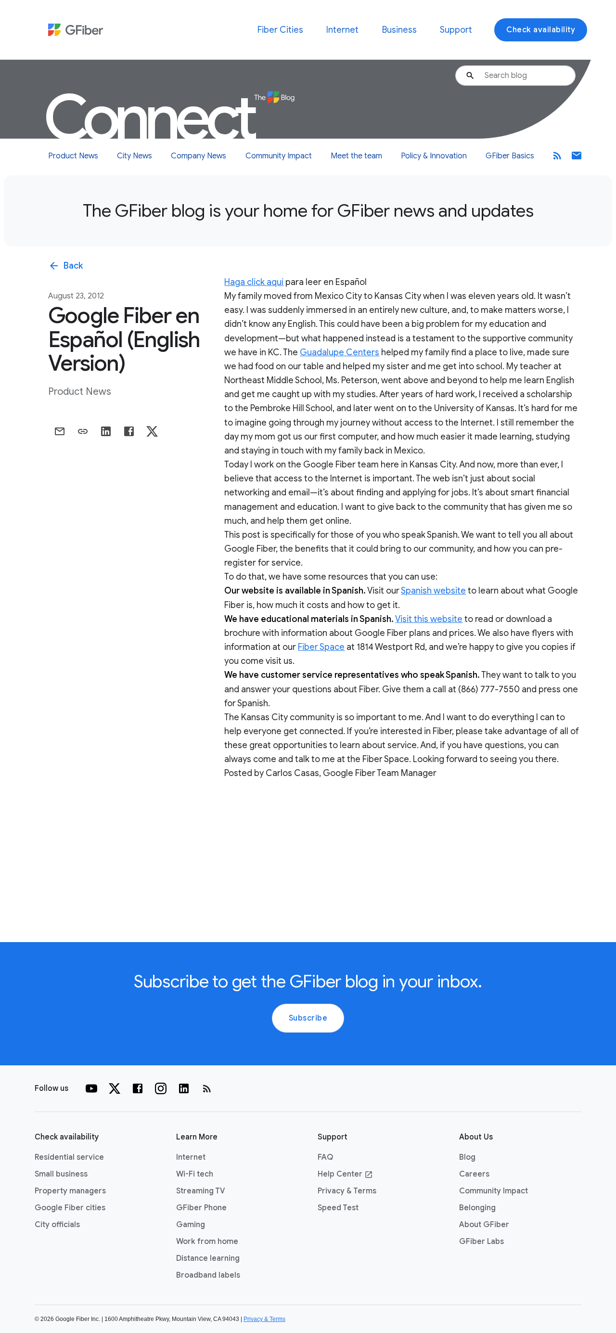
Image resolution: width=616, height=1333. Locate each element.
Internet (342, 30)
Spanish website (433, 590)
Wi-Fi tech (194, 1174)
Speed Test (338, 1208)
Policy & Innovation (434, 156)
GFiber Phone (201, 1208)
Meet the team (356, 156)
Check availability (540, 30)
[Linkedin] (183, 1088)
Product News (73, 156)
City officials (57, 1224)
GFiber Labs (481, 1241)
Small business (61, 1174)
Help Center (345, 1174)
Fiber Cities (280, 30)
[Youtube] (91, 1088)
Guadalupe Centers (339, 352)
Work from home (207, 1241)
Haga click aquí (253, 282)
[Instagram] (160, 1088)
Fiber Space (321, 647)
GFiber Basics (510, 156)
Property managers (70, 1191)
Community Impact (278, 156)
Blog (467, 1157)
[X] (114, 1088)
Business (399, 30)
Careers (474, 1174)
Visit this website (428, 619)
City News (134, 156)
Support (456, 30)
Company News (198, 156)
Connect (152, 118)
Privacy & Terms (347, 1191)
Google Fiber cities (70, 1208)
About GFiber (484, 1224)
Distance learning (208, 1258)
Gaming (190, 1224)
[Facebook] (137, 1088)
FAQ (325, 1157)
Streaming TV (200, 1191)
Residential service (69, 1157)
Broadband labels (208, 1275)
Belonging (477, 1208)
